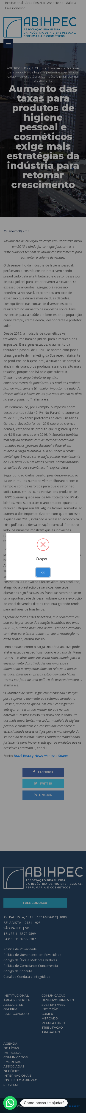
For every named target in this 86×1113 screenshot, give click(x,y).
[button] (10, 1103)
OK (43, 572)
